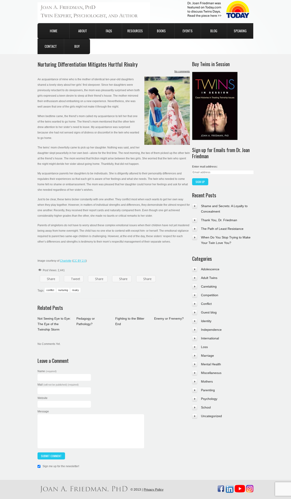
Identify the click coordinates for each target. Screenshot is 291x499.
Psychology (209, 399)
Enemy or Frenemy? (169, 318)
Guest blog (209, 312)
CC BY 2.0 (79, 260)
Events (188, 30)
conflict (50, 290)
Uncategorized (211, 416)
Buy (77, 46)
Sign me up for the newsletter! (60, 466)
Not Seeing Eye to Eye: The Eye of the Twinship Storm (54, 324)
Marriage (207, 355)
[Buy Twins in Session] (215, 74)
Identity (206, 321)
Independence (211, 329)
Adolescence (210, 269)
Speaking (240, 30)
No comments (182, 71)
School (206, 407)
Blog (213, 30)
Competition (209, 295)
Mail (58, 384)
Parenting (208, 390)
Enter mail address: (205, 166)
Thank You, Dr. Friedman (219, 220)
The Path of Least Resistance (222, 229)
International (210, 338)
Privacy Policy (153, 489)
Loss (204, 347)
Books (161, 30)
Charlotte (65, 260)
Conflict (206, 304)
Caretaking (209, 286)
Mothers (207, 381)
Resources (135, 30)
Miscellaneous (211, 373)
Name (47, 371)
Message (43, 411)
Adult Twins (209, 278)
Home (53, 30)
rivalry (75, 290)
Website (43, 398)
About (82, 30)
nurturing (63, 290)
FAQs (109, 30)
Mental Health (211, 364)
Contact (51, 46)
